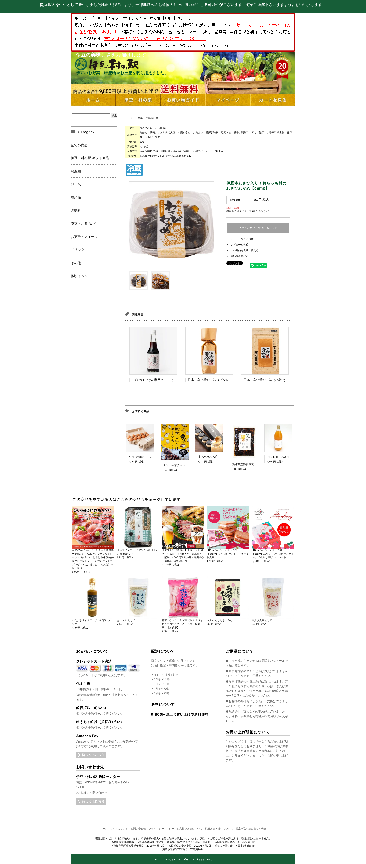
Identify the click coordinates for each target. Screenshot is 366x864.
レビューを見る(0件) (242, 238)
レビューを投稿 (239, 244)
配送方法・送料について (219, 828)
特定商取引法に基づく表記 (251, 828)
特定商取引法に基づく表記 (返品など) (247, 211)
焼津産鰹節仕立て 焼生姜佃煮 (250, 464)
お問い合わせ (138, 828)
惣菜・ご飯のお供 (148, 118)
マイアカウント (119, 828)
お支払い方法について (189, 828)
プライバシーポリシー (161, 828)
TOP (130, 118)
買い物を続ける (239, 256)
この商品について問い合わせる (258, 228)
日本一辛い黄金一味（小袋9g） (266, 380)
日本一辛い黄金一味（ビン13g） (211, 380)
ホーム (103, 828)
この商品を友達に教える (245, 250)
